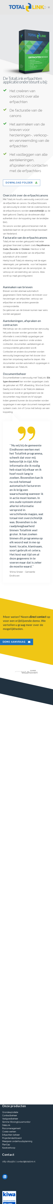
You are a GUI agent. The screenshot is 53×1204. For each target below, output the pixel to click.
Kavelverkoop (8, 1148)
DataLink (6, 1125)
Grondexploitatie (10, 1112)
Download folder (19, 182)
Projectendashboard (11, 1138)
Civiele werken (9, 1131)
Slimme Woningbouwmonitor (16, 1122)
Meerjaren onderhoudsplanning (17, 1141)
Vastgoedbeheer (10, 1119)
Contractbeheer (9, 1115)
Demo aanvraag (14, 641)
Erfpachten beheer (11, 1135)
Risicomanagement (11, 1128)
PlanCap (6, 1144)
